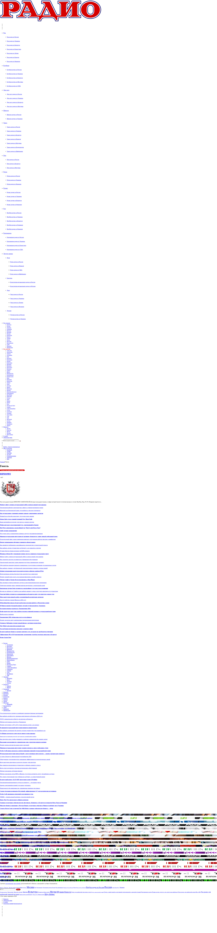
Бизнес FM (4, 877)
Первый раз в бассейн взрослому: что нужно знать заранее (17, 516)
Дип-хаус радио (18, 892)
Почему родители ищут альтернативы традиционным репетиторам (19, 620)
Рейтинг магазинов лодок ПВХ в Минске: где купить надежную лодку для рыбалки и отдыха (27, 774)
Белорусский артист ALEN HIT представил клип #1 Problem (18, 779)
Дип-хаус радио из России (14, 94)
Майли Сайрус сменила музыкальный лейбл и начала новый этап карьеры (23, 504)
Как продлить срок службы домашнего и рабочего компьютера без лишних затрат (23, 739)
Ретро (5, 172)
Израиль (9, 330)
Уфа (8, 417)
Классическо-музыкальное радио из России (22, 282)
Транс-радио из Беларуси (14, 135)
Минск (8, 387)
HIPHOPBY (5, 474)
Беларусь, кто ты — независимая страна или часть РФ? (20, 832)
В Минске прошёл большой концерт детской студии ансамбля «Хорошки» (22, 605)
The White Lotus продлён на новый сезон (12, 626)
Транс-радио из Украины (14, 131)
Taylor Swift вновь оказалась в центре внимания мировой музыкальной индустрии (25, 751)
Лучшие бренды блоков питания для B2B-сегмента (15, 551)
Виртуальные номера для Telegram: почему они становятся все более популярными (31, 821)
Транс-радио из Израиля (14, 139)
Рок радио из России (13, 37)
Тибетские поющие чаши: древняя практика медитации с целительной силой (22, 585)
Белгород (9, 358)
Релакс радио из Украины (14, 196)
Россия (8, 326)
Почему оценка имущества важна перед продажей (14, 745)
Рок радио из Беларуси (13, 45)
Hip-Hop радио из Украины (15, 217)
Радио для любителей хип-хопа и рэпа (12, 470)
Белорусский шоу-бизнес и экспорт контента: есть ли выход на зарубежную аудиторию (26, 631)
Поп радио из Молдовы (13, 167)
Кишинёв (9, 379)
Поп (4, 155)
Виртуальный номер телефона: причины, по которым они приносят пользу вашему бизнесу (34, 814)
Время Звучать (5, 873)
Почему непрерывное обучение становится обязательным (17, 542)
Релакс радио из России (14, 192)
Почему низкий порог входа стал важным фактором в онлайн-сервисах (20, 577)
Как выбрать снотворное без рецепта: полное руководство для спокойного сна (22, 730)
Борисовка (9, 362)
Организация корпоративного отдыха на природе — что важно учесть (20, 782)
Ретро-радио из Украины (14, 180)
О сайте (5, 436)
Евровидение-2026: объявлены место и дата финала (16, 617)
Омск (8, 399)
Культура (9, 430)
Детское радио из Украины (18, 319)
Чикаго (8, 425)
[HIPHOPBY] (10, 499)
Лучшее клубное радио (44, 892)
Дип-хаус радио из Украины (15, 98)
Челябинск (9, 424)
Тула (8, 416)
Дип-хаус (6, 90)
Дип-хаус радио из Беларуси (15, 102)
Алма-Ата (9, 350)
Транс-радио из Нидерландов (15, 147)
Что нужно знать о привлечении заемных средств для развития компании (21, 533)
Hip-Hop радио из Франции (15, 229)
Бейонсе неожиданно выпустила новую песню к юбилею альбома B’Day (22, 571)
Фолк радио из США (16, 270)
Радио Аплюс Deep (7, 870)
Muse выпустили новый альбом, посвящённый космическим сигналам (21, 597)
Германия (9, 329)
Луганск (9, 385)
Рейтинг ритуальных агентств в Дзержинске (13, 722)
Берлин (9, 361)
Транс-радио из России (13, 127)
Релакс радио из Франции (14, 204)
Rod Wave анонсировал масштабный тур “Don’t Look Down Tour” (20, 528)
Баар (8, 356)
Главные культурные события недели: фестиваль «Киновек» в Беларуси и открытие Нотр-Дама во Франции (33, 802)
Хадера (8, 420)
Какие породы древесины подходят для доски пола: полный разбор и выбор (18, 736)
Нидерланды (10, 343)
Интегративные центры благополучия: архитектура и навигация (19, 574)
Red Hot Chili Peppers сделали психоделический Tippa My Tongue (24, 839)
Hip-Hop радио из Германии (15, 225)
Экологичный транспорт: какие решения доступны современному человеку (22, 562)
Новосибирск (10, 393)
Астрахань (9, 355)
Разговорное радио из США (15, 249)
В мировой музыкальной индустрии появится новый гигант (18, 727)
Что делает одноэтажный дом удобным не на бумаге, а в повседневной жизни (22, 776)
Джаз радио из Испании (17, 306)
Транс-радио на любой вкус (26, 894)
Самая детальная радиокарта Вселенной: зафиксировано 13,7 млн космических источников (28, 791)
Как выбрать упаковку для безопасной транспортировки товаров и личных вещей (24, 568)
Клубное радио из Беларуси (15, 78)
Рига (8, 404)
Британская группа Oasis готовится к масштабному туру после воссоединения (24, 588)
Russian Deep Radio (7, 853)
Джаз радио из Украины (17, 298)
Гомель (8, 370)
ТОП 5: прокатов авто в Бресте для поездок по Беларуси (16, 719)
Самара (8, 407)
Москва (9, 390)
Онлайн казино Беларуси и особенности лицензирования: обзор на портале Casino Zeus (32, 846)
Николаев (9, 396)
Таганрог (9, 413)
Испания (9, 332)
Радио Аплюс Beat (5, 637)
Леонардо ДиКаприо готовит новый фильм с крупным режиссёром (20, 623)
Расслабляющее (59, 887)
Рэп (4, 209)
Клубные (6, 65)
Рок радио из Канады (13, 57)
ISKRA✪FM (4, 856)
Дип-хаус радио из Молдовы (15, 106)
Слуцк (8, 410)
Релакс (5, 188)
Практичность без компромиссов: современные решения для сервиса (20, 788)
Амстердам (9, 352)
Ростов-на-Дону (11, 405)
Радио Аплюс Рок (6, 866)
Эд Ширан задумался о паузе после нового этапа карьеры (17, 733)
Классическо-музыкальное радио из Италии (23, 286)
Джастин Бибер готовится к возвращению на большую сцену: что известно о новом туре (27, 594)
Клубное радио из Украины (15, 73)
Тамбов (9, 670)
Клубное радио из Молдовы (15, 82)
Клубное (24, 887)
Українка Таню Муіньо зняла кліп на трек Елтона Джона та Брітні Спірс (27, 859)
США (8, 344)
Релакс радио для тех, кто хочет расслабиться (165, 892)
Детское (9, 310)
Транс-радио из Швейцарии (15, 151)
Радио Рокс (4, 863)
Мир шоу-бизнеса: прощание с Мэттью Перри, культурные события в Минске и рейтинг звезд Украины (32, 805)
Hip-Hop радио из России (14, 213)
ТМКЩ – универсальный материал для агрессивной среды (17, 797)
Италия (8, 333)
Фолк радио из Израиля (17, 266)
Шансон (6, 110)
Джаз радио (10, 892)
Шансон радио (41, 894)
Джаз (8, 290)
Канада (8, 336)
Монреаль (9, 388)
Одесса (8, 398)
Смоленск (9, 411)
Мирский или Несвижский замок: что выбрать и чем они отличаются (20, 510)
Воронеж (9, 369)
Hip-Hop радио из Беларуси (15, 221)
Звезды (8, 428)
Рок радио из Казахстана (14, 49)
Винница (9, 366)
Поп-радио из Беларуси (13, 163)
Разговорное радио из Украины (16, 241)
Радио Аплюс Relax (7, 849)
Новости (5, 427)
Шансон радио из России (14, 114)
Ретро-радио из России (13, 176)
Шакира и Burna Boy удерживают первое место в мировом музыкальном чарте (24, 554)
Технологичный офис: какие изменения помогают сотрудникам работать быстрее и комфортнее (28, 539)
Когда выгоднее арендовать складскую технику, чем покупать (18, 762)
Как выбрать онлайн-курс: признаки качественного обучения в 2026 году (21, 716)
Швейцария (10, 347)
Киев (8, 378)
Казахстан (9, 335)
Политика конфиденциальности (12, 903)
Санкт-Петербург (11, 408)
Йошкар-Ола (10, 373)
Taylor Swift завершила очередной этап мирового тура (16, 794)
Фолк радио (35, 894)
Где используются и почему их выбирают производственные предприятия (21, 713)
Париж (8, 401)
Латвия (8, 338)
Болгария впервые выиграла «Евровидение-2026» (15, 608)
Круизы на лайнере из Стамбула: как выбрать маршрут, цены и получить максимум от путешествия (29, 591)
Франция (9, 346)
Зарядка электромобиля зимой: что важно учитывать (15, 785)
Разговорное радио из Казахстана (16, 245)
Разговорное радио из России (15, 237)
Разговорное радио (146, 892)
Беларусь (9, 324)
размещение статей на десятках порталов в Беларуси (28, 634)
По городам (6, 349)
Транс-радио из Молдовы (14, 143)
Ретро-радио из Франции (14, 184)
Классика (9, 278)
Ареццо (9, 353)
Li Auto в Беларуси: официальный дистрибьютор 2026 (15, 756)
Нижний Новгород (11, 391)
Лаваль (8, 382)
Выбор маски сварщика (7, 614)
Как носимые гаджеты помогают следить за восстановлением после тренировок (23, 582)
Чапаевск (9, 422)
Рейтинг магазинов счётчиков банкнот (11, 771)
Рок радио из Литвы (12, 53)
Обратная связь (7, 437)
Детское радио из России (17, 315)
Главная (2, 462)
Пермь (8, 402)
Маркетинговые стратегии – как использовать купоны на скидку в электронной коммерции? (34, 842)
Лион (8, 384)
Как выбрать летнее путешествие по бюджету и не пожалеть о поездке (20, 548)
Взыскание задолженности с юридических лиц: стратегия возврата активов (23, 742)
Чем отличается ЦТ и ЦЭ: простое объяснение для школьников (23, 835)
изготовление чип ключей (12, 883)
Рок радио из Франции (13, 61)
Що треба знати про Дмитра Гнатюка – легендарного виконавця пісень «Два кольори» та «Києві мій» (38, 828)
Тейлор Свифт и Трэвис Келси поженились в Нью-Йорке (17, 579)
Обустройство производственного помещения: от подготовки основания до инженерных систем (28, 565)
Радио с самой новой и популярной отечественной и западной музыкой (122, 892)
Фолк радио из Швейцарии (18, 274)
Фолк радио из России (16, 262)
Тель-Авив (9, 414)
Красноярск (10, 655)
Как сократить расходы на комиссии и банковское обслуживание (19, 559)
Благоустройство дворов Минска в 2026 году (13, 600)
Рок (4, 33)
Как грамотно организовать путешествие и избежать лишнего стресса (20, 765)
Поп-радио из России (13, 159)
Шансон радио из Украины (14, 118)
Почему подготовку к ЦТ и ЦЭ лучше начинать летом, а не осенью (19, 725)
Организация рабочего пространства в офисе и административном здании (21, 507)
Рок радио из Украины (13, 41)
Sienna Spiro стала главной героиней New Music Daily (16, 519)
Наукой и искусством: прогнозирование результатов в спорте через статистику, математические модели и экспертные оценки (46, 818)
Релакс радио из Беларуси (14, 200)
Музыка (9, 433)
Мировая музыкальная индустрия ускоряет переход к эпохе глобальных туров (24, 748)
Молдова (9, 341)
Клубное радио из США (14, 86)
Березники (9, 359)
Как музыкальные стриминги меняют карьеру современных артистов (21, 513)
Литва (8, 340)
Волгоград (9, 367)
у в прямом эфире (16, 629)
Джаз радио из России (16, 294)
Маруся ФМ (4, 825)
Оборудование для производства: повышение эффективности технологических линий (25, 759)
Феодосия (9, 419)
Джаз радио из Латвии (16, 302)
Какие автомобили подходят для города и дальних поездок (17, 522)
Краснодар (9, 381)
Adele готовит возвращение (8, 530)
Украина (9, 327)
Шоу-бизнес (10, 434)
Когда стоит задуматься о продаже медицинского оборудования (18, 768)
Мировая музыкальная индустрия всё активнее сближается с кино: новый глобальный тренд (28, 536)
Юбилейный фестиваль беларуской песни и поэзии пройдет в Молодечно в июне (24, 603)
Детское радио (3, 892)
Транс (5, 123)
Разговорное (7, 233)
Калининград (10, 375)
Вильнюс (9, 364)
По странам (6, 323)
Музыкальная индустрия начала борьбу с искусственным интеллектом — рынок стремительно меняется (32, 753)
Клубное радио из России (14, 69)
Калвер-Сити (10, 376)
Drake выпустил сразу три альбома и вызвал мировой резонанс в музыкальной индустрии (28, 611)
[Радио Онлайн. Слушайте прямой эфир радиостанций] (51, 21)
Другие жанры (8, 254)
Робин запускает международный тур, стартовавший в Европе (19, 525)
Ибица (8, 372)
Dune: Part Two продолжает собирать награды (14, 800)
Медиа (8, 431)
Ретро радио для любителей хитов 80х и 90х (189, 892)
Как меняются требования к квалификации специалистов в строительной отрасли (24, 545)
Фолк (8, 258)
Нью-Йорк (9, 395)
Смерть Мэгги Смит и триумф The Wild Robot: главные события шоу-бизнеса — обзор (26, 808)
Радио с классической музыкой (97, 892)
